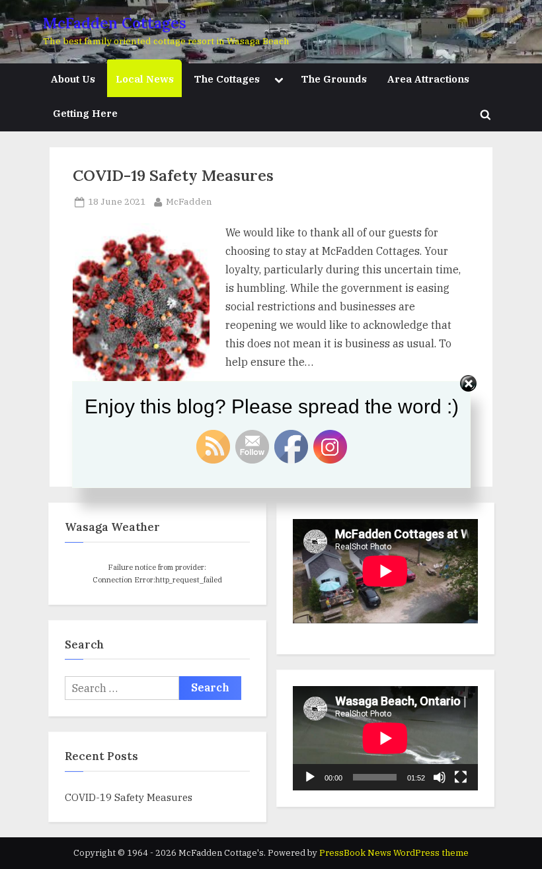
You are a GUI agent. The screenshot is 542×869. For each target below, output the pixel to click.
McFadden (189, 201)
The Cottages (227, 78)
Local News (145, 78)
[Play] (310, 777)
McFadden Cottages (114, 22)
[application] (385, 738)
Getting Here (85, 113)
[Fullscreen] (460, 777)
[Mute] (439, 777)
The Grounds (334, 78)
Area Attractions (428, 78)
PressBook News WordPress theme (394, 852)
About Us (73, 78)
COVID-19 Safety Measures (173, 175)
